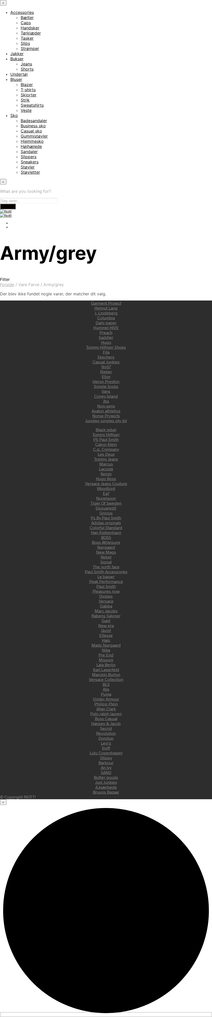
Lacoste (106, 468)
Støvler (28, 167)
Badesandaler (34, 120)
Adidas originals (106, 522)
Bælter (27, 17)
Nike (106, 649)
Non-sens (106, 405)
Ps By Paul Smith (106, 517)
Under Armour (106, 698)
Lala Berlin (106, 664)
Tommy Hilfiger (106, 434)
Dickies (106, 596)
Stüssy (106, 757)
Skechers (106, 356)
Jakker (17, 53)
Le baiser (106, 576)
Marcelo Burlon (106, 674)
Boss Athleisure (106, 542)
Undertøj (19, 74)
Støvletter (30, 172)
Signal (106, 561)
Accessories (22, 12)
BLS (106, 684)
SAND (106, 772)
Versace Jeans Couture (106, 483)
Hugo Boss (106, 478)
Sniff (106, 747)
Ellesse (106, 635)
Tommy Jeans (106, 458)
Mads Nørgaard (106, 645)
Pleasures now (106, 591)
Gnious (106, 512)
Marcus (106, 463)
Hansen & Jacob (106, 723)
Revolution (106, 733)
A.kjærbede (106, 787)
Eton (106, 376)
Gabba (106, 605)
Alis (106, 689)
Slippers (28, 156)
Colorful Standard (106, 527)
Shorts (27, 69)
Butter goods (106, 777)
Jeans (26, 63)
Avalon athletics (106, 410)
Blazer (27, 84)
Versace (106, 600)
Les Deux (106, 454)
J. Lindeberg (106, 312)
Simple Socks (106, 386)
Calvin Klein (106, 444)
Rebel (106, 556)
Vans (106, 391)
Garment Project (106, 303)
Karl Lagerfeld (106, 669)
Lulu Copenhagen (106, 752)
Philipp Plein (106, 703)
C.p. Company (106, 449)
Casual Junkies (106, 361)
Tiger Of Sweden (106, 503)
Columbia (106, 317)
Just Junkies (106, 782)
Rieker (106, 371)
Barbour (106, 762)
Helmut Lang (106, 307)
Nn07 (106, 366)
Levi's (106, 742)
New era (106, 625)
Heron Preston (106, 381)
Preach (106, 332)
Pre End (106, 654)
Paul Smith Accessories (106, 571)
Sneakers (30, 161)
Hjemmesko (32, 141)
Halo (106, 640)
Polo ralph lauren (106, 713)
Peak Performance (106, 581)
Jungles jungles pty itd (106, 420)
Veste (26, 110)
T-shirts (28, 89)
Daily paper (106, 322)
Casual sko (31, 131)
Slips (25, 43)
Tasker (27, 38)
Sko (14, 115)
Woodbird (106, 488)
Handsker (30, 27)
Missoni (106, 659)
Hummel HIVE (106, 327)
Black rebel (106, 429)
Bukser (17, 58)
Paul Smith (106, 586)
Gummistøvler (34, 136)
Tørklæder (31, 33)
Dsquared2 (106, 507)
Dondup (106, 738)
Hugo (106, 342)
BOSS (106, 537)
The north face (106, 566)
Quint (106, 630)
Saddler (106, 337)
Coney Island (106, 396)
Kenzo (106, 473)
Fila (106, 351)
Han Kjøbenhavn (106, 532)
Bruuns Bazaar (106, 791)
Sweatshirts (32, 105)
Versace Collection (106, 679)
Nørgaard (106, 547)
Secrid (106, 728)
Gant (106, 620)
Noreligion (106, 498)
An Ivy (106, 767)
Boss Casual (106, 718)
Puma (106, 693)
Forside (7, 284)
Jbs (106, 400)
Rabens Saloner (106, 615)
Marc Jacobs (106, 610)
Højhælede (31, 146)
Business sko (33, 125)
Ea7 (106, 493)
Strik (25, 100)
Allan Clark (106, 708)
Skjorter (28, 94)
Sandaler (29, 151)
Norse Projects (106, 415)
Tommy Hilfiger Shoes (106, 347)
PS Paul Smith (106, 439)
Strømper (30, 48)
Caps (26, 22)
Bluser (16, 79)
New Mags (106, 551)
